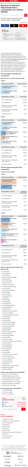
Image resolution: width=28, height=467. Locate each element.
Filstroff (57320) (6, 299)
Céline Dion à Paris (7, 436)
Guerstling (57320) (7, 307)
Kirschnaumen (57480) (8, 326)
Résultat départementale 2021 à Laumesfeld (8, 34)
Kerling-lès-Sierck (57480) (8, 322)
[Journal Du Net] (7, 459)
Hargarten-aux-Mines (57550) (9, 311)
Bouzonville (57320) (7, 281)
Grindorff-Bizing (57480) (8, 305)
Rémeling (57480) (6, 347)
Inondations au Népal (7, 419)
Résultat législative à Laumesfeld (10, 379)
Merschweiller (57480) (8, 335)
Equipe (12, 445)
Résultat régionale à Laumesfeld (10, 376)
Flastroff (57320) (6, 301)
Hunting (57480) (6, 320)
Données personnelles (6, 448)
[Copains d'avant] (7, 462)
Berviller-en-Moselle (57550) (9, 277)
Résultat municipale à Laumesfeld (11, 383)
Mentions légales (4, 449)
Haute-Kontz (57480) (7, 313)
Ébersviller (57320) (7, 296)
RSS (16, 447)
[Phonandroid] (20, 465)
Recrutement (21, 447)
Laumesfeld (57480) (7, 390)
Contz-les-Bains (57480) (8, 290)
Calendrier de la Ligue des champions (12, 432)
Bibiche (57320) (6, 279)
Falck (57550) (5, 298)
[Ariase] (7, 465)
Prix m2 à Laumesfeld (7, 394)
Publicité (24, 445)
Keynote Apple (6, 438)
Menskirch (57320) (7, 333)
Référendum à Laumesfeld (9, 385)
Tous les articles (11, 447)
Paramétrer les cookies (16, 448)
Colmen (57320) (6, 288)
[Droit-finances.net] (20, 459)
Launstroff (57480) (6, 328)
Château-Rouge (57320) (8, 284)
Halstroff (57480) (16, 20)
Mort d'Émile (5, 428)
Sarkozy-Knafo (6, 430)
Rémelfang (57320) (7, 345)
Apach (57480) (5, 275)
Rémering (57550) (6, 348)
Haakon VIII (5, 434)
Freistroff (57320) (6, 303)
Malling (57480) (6, 330)
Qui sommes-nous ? (6, 445)
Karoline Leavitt (6, 426)
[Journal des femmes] (7, 456)
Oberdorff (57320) (6, 343)
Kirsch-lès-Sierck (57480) (8, 324)
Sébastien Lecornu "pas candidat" (10, 421)
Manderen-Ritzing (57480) (9, 331)
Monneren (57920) (5, 20)
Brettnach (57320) (6, 283)
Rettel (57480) (5, 350)
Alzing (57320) (5, 271)
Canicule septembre (7, 423)
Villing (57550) (5, 363)
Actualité (5, 402)
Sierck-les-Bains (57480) (8, 358)
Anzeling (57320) (6, 273)
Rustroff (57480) (6, 352)
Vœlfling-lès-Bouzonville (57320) (10, 365)
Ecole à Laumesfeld (7, 392)
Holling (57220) (6, 318)
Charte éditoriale (18, 445)
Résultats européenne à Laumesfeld (11, 381)
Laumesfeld (17, 38)
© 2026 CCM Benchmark (21, 449)
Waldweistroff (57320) (7, 367)
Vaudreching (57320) (7, 362)
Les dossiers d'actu (8, 406)
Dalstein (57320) (6, 294)
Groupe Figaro (12, 449)
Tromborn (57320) (7, 360)
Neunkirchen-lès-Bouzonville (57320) (11, 341)
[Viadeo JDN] (20, 462)
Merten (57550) (6, 337)
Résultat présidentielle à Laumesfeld (11, 378)
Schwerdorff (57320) (7, 356)
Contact (6, 447)
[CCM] (20, 456)
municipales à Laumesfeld (17, 59)
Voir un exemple (21, 402)
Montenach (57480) (7, 339)
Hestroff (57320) (6, 316)
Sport (4, 404)
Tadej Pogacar (6, 424)
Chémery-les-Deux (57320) (9, 286)
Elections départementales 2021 (12, 3)
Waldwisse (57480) (7, 369)
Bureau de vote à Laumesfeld (9, 374)
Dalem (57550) (6, 292)
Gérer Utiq (24, 448)
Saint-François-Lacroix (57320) (14, 18)
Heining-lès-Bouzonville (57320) (10, 315)
